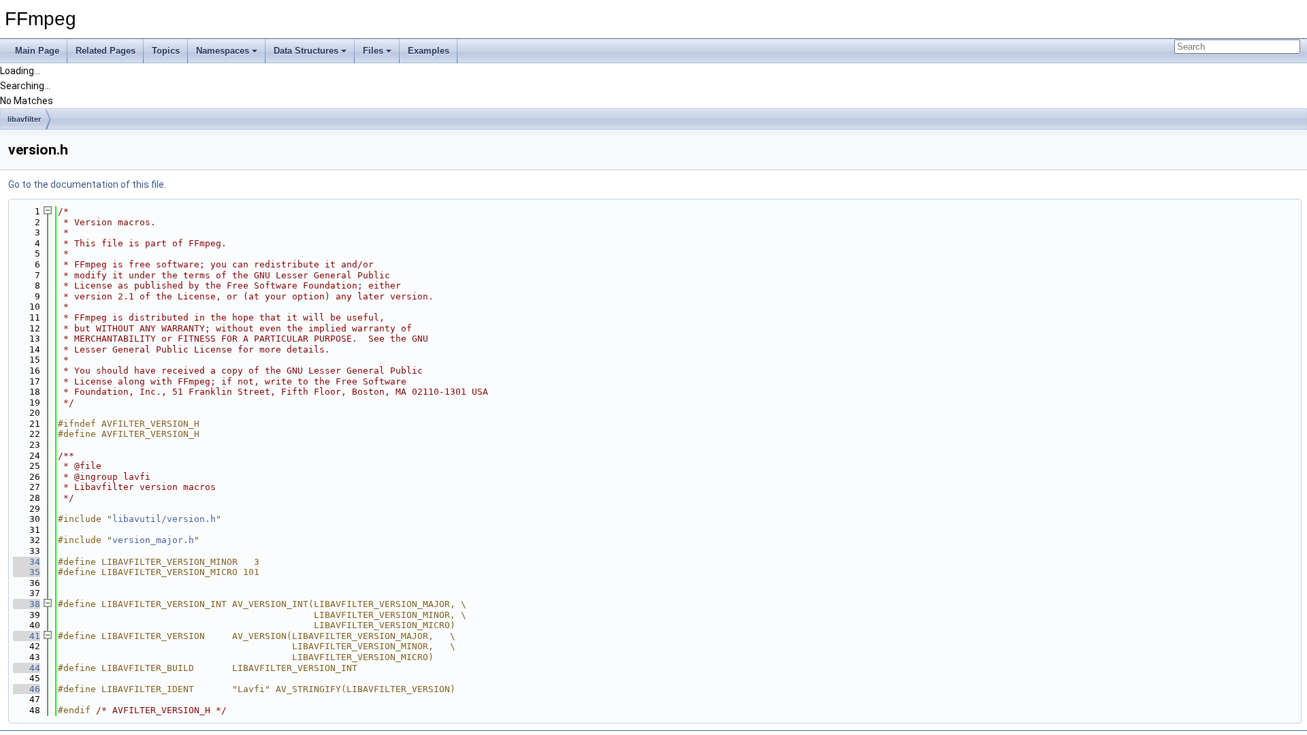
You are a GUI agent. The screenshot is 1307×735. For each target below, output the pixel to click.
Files (373, 51)
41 (26, 636)
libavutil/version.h (164, 519)
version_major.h (153, 540)
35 (26, 572)
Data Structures (306, 51)
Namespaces (222, 51)
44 (26, 668)
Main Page (37, 51)
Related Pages (105, 51)
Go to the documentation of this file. (87, 184)
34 (26, 562)
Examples (428, 51)
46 (26, 689)
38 (26, 604)
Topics (166, 51)
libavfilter (24, 119)
